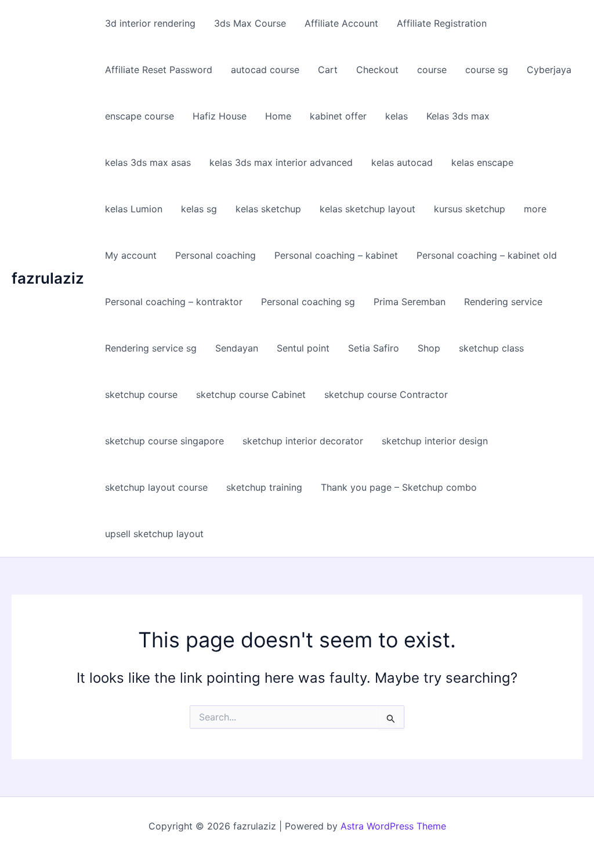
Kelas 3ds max (458, 116)
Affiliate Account (341, 23)
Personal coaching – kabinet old (486, 255)
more (535, 209)
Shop (429, 348)
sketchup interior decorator (302, 441)
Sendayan (236, 348)
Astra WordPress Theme (393, 826)
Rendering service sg (151, 348)
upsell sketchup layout (154, 533)
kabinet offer (338, 116)
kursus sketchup (469, 209)
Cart (328, 69)
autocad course (265, 69)
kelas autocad (402, 162)
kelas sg (199, 209)
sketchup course (141, 394)
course (432, 69)
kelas (396, 116)
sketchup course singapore (164, 441)
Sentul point (303, 348)
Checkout (377, 69)
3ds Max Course (250, 23)
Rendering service (503, 301)
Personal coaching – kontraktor (173, 301)
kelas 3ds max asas (148, 162)
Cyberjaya (549, 69)
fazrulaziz (48, 278)
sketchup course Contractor (386, 394)
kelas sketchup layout (367, 209)
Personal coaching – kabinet (336, 255)
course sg (486, 69)
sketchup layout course (156, 487)
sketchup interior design (435, 441)
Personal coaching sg (308, 301)
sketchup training (264, 487)
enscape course (139, 116)
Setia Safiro (373, 348)
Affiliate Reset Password (158, 69)
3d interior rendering (150, 23)
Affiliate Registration (442, 23)
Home (278, 116)
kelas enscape (482, 162)
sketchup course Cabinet (251, 394)
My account (131, 255)
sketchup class (491, 348)
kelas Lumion (133, 209)
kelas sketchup (268, 209)
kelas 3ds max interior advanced (281, 162)
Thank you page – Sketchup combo (399, 487)
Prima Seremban (410, 301)
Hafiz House (220, 116)
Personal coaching (215, 255)
